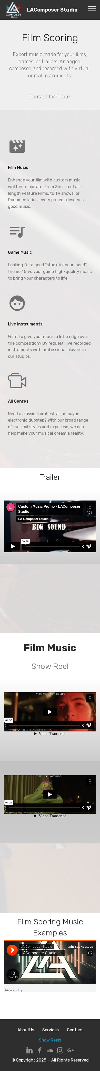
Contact (75, 1029)
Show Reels (50, 1040)
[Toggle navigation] (92, 8)
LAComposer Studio (52, 9)
